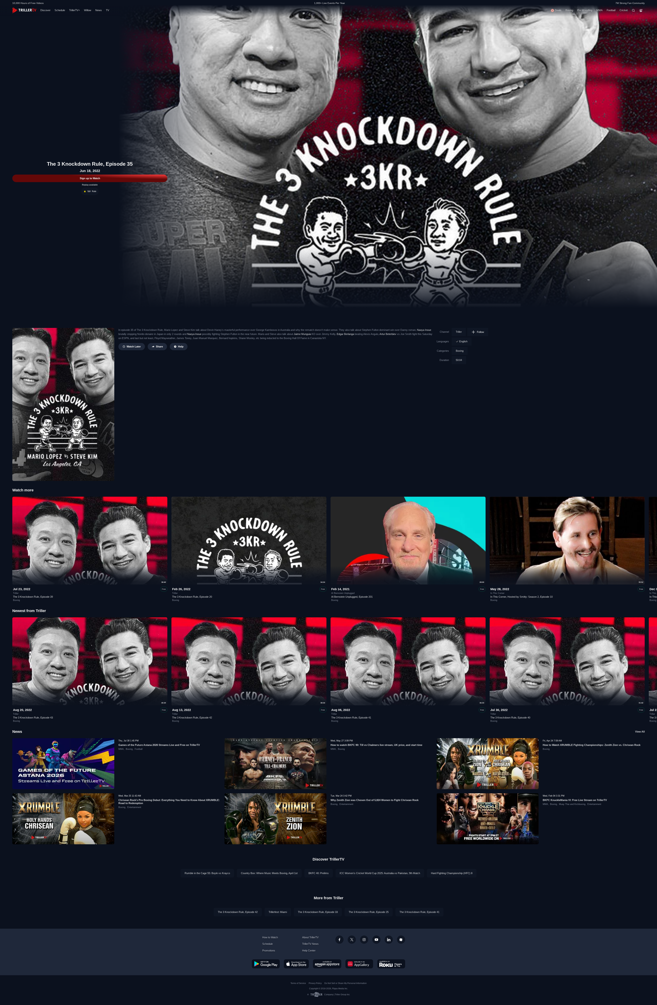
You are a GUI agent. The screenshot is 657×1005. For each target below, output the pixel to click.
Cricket (624, 10)
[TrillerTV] (24, 10)
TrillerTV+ (74, 10)
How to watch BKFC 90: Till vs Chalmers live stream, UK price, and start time (376, 744)
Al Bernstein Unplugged (343, 593)
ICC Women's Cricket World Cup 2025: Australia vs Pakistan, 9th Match (380, 873)
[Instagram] (364, 940)
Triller (459, 331)
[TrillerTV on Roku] (391, 963)
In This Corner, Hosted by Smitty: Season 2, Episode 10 (521, 596)
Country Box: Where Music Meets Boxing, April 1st (269, 873)
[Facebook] (339, 940)
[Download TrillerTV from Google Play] (266, 963)
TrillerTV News (310, 943)
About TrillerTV (310, 937)
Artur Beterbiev (387, 334)
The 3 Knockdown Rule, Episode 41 (351, 717)
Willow (87, 10)
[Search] (633, 10)
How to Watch (270, 937)
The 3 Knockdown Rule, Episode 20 (192, 596)
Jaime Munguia (302, 334)
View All (640, 731)
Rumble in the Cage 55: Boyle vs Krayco (207, 873)
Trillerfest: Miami (278, 912)
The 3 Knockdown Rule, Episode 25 (369, 912)
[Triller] (401, 940)
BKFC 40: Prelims (318, 873)
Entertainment (134, 807)
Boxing (569, 10)
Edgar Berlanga (345, 334)
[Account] (641, 10)
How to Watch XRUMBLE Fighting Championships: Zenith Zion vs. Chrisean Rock (591, 744)
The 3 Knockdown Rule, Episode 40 (510, 717)
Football (611, 10)
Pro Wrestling (584, 10)
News (98, 10)
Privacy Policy (315, 983)
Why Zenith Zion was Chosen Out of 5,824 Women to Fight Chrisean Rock (374, 800)
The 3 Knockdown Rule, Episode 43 (33, 717)
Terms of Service (298, 983)
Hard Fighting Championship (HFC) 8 (451, 873)
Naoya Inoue (424, 329)
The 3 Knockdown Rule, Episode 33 (318, 912)
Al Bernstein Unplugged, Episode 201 (352, 596)
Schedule (60, 10)
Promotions (268, 950)
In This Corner (497, 593)
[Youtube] (376, 940)
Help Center (308, 950)
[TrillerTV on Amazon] (327, 963)
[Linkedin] (389, 940)
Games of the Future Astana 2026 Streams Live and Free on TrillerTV (159, 744)
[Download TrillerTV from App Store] (296, 963)
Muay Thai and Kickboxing (572, 804)
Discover (45, 10)
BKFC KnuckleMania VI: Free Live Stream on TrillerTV (575, 800)
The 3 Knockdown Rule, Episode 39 (33, 596)
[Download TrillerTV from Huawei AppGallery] (359, 963)
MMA (599, 10)
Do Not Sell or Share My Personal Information (345, 983)
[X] (352, 940)
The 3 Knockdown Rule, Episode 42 (192, 717)
